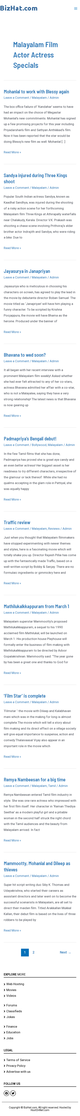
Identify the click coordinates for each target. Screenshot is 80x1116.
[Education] (40, 1032)
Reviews (54, 528)
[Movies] (40, 990)
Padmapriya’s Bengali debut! (30, 438)
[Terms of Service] (40, 1060)
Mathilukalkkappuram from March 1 (36, 606)
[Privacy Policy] (40, 1066)
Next (65, 952)
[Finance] (40, 1027)
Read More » (12, 151)
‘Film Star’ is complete (25, 696)
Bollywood (39, 445)
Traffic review (17, 522)
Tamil (52, 786)
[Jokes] (40, 1017)
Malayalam (39, 97)
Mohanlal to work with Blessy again (36, 91)
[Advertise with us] (40, 1072)
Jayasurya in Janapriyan (27, 271)
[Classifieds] (40, 1011)
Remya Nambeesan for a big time (34, 779)
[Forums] (40, 1005)
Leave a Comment (16, 97)
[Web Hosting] (40, 984)
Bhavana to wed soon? (25, 355)
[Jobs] (40, 1038)
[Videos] (40, 996)
